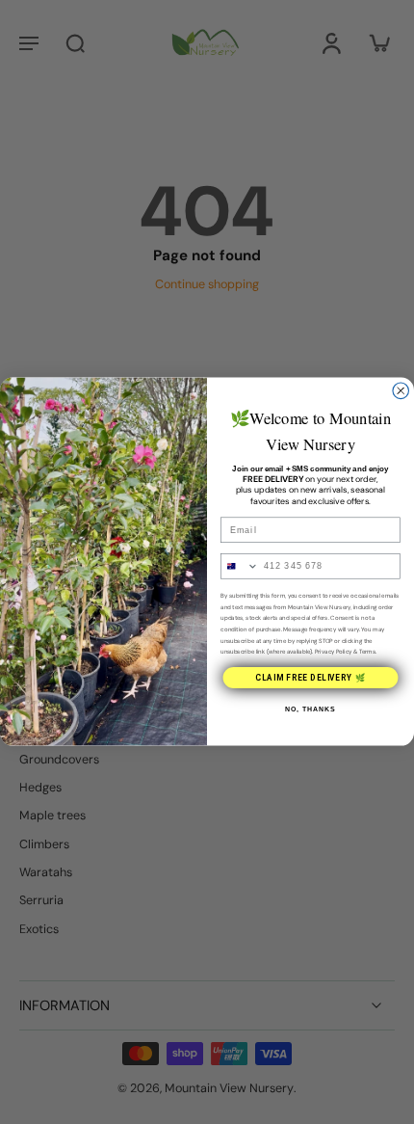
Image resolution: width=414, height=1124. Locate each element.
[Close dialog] (401, 391)
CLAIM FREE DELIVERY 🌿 (310, 677)
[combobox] (240, 566)
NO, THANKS (310, 710)
